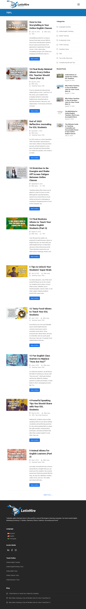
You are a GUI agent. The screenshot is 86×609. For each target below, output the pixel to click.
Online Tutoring (64, 35)
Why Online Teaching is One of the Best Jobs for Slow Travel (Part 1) (29, 602)
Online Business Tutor (13, 579)
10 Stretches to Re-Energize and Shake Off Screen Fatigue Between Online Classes (39, 174)
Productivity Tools (64, 40)
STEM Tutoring (63, 44)
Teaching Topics (36, 86)
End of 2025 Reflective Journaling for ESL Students (40, 124)
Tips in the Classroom (41, 415)
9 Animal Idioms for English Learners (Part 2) (40, 453)
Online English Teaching (66, 31)
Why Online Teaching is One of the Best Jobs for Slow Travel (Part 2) (29, 598)
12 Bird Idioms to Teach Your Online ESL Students (24, 593)
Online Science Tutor (12, 575)
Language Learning (65, 27)
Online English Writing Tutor (14, 566)
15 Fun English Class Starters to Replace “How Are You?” (39, 358)
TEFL (33, 33)
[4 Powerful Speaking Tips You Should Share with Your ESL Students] (16, 404)
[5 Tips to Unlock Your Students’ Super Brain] (16, 271)
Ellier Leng (47, 31)
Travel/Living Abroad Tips (67, 62)
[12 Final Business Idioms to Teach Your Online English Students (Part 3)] (16, 223)
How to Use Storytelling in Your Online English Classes (40, 25)
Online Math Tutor (12, 571)
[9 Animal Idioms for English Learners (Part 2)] (16, 455)
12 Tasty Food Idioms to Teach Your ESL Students (40, 311)
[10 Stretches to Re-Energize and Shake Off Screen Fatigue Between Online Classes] (16, 172)
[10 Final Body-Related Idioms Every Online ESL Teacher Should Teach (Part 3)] (16, 73)
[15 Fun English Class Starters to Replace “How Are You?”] (16, 360)
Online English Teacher (13, 562)
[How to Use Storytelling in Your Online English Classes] (16, 26)
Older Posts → (48, 495)
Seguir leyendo (34, 59)
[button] (78, 4)
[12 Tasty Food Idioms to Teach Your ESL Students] (16, 313)
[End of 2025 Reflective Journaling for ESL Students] (16, 125)
